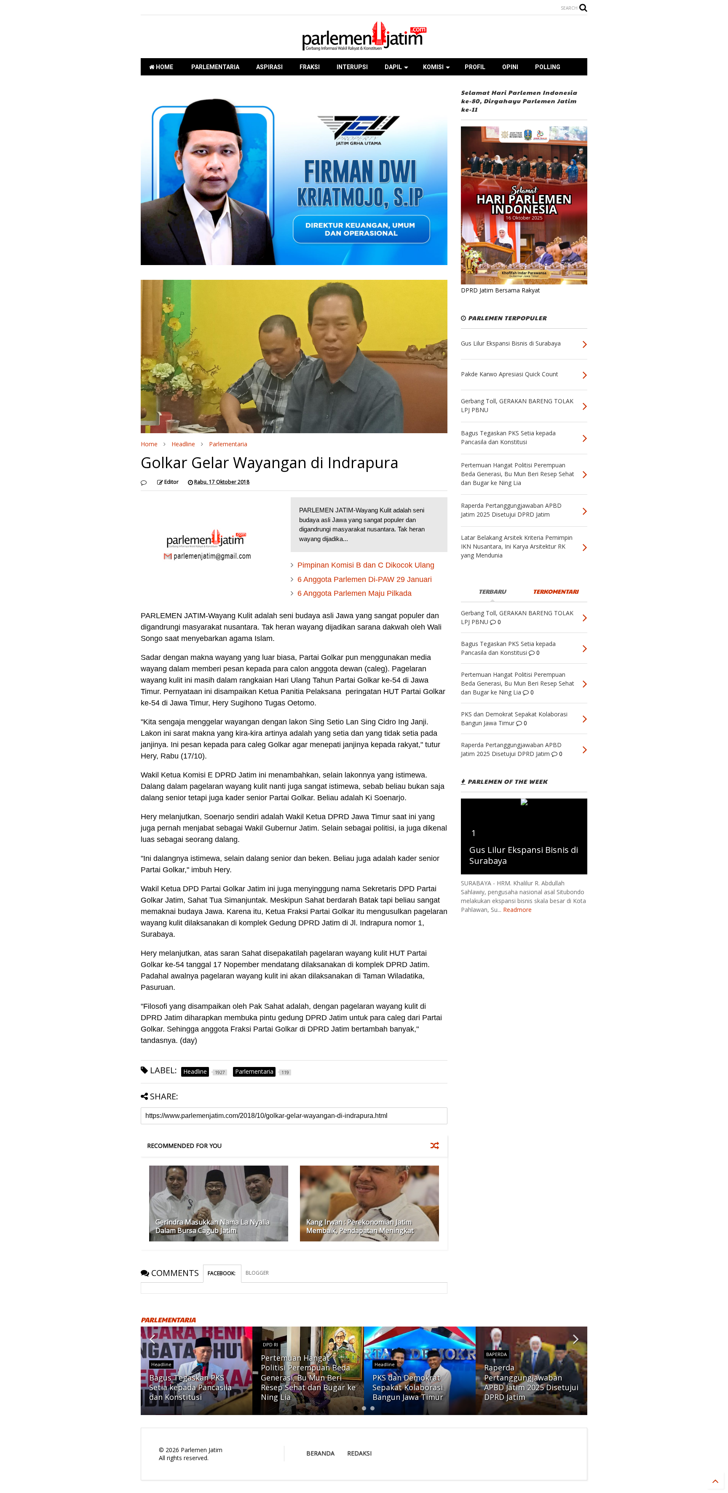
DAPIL (393, 67)
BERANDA (320, 1453)
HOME (164, 67)
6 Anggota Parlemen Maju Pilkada (354, 593)
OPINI (510, 67)
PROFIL (475, 67)
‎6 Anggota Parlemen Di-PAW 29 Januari (364, 579)
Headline (183, 444)
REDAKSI (359, 1453)
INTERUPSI (352, 67)
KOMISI (433, 67)
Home (149, 444)
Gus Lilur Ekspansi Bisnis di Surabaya (523, 855)
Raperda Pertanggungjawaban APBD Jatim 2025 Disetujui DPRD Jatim (531, 1382)
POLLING (547, 67)
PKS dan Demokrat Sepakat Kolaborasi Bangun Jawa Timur (407, 1387)
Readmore (517, 910)
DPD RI (270, 1344)
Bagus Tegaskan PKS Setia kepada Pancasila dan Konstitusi (190, 1387)
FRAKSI (310, 67)
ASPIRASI (269, 67)
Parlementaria (228, 444)
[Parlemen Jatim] (364, 47)
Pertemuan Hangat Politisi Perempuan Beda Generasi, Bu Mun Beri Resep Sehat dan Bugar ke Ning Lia (308, 1377)
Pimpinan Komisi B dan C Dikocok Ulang (365, 565)
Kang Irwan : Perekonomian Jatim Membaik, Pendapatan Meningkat (360, 1226)
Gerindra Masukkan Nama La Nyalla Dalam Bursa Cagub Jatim (212, 1226)
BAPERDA (496, 1354)
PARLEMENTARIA (214, 67)
